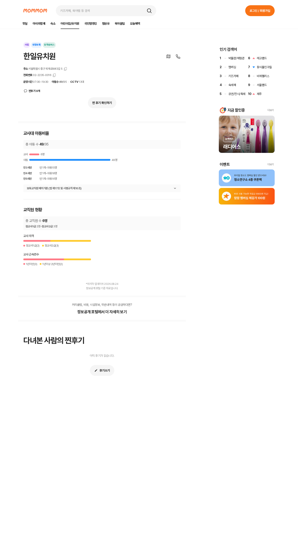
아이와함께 (39, 23)
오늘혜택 (135, 23)
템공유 (106, 23)
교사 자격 (28, 236)
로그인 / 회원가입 (260, 10)
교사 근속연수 (31, 254)
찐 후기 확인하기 (102, 103)
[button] (149, 10)
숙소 (52, 23)
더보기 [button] (270, 110)
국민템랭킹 (90, 23)
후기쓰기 (104, 370)
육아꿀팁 (120, 23)
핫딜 (24, 23)
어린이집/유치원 (70, 23)
